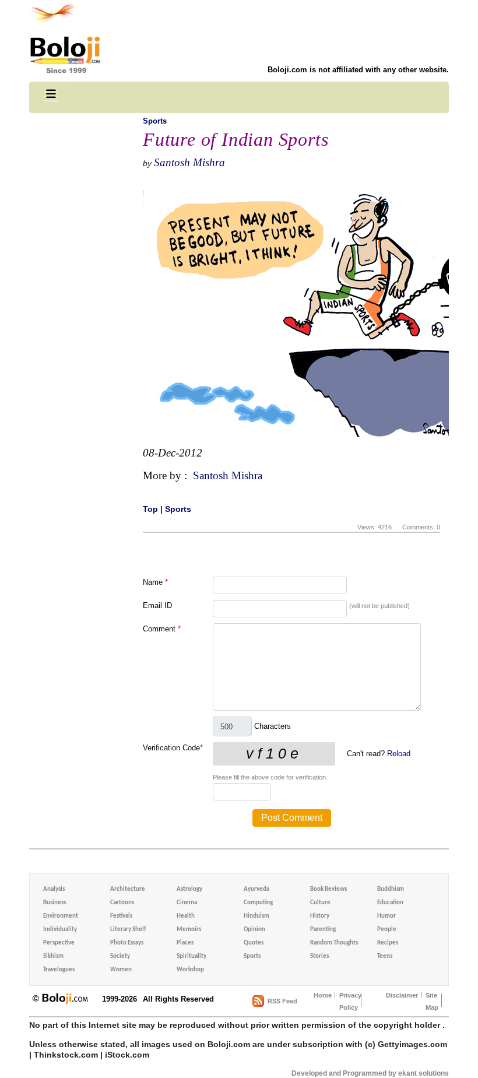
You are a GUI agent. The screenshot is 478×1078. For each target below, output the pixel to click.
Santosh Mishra (189, 162)
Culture (320, 903)
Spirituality (191, 956)
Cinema (187, 903)
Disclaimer (402, 995)
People (386, 929)
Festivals (121, 916)
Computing (258, 903)
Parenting (323, 929)
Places (185, 943)
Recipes (387, 943)
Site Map (432, 1001)
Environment (60, 916)
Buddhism (390, 889)
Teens (384, 956)
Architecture (127, 889)
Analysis (54, 889)
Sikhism (53, 956)
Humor (386, 916)
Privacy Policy (350, 1001)
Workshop (190, 970)
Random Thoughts (334, 943)
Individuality (60, 929)
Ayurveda (256, 889)
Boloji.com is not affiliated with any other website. (358, 69)
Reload (398, 753)
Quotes (253, 943)
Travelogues (59, 970)
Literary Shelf (128, 929)
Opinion (254, 929)
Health (186, 916)
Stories (319, 956)
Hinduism (256, 916)
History (319, 916)
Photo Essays (126, 943)
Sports (155, 121)
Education (390, 903)
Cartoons (122, 903)
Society (120, 956)
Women (121, 970)
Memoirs (189, 929)
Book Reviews (328, 889)
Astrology (189, 889)
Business (54, 903)
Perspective (59, 943)
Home (323, 995)
